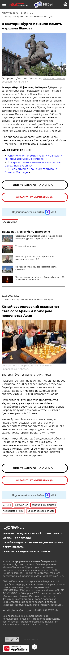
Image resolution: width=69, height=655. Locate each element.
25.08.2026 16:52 (10, 295)
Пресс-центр (53, 533)
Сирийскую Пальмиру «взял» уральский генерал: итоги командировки (33, 157)
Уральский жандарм (25, 246)
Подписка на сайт (30, 533)
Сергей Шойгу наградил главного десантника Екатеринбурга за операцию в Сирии (38, 237)
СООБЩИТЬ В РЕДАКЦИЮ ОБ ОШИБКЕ (27, 551)
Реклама (9, 533)
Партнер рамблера (30, 639)
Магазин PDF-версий (17, 538)
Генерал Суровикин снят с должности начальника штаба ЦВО (34, 257)
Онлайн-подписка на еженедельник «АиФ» (33, 542)
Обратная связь (13, 547)
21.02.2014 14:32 (10, 13)
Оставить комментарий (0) (34, 197)
